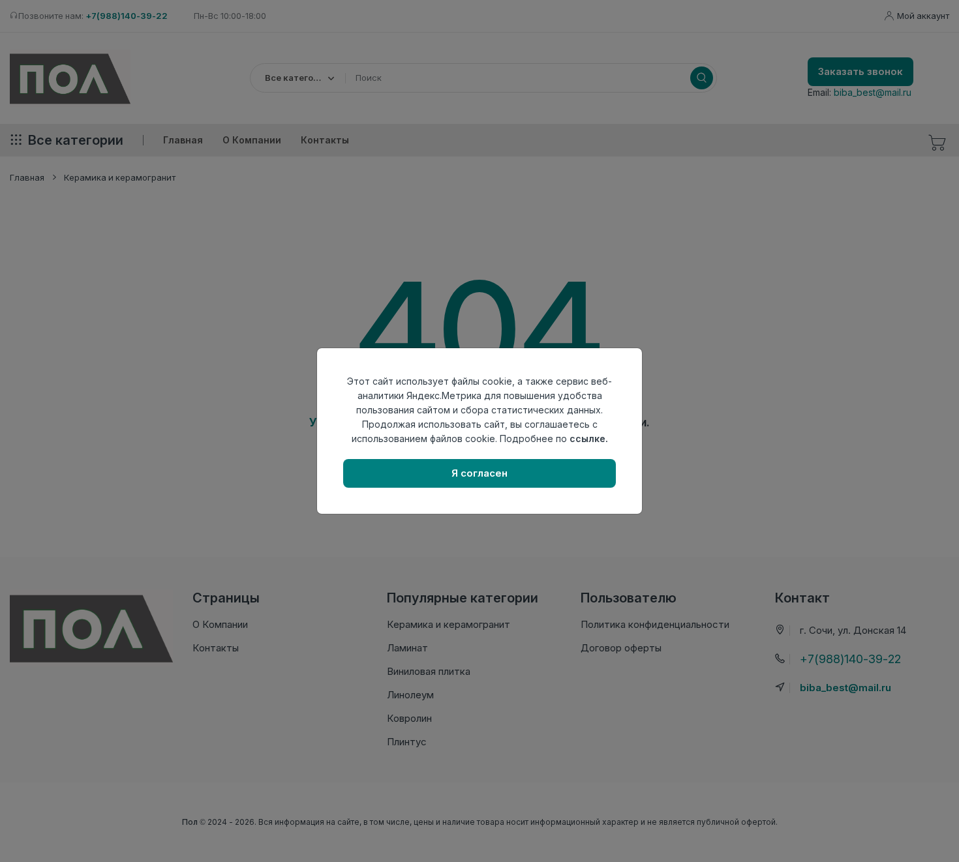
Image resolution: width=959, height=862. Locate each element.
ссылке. (589, 438)
